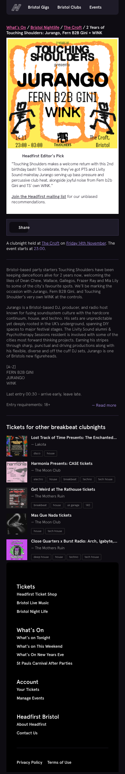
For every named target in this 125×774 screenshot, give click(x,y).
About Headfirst (31, 724)
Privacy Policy (29, 762)
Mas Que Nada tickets (51, 515)
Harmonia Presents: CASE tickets (62, 463)
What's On (16, 27)
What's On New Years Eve (40, 655)
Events (95, 7)
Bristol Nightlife (44, 27)
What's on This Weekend (40, 646)
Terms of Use (59, 762)
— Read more (104, 405)
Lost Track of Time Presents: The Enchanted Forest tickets (72, 440)
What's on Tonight (33, 638)
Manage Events (30, 698)
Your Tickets (28, 689)
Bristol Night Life (32, 611)
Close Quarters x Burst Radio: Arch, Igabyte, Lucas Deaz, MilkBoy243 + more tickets (72, 544)
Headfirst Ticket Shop (37, 594)
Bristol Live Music (33, 603)
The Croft (73, 27)
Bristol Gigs (38, 7)
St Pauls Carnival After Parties (44, 663)
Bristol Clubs (69, 7)
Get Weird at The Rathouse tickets (63, 489)
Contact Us (27, 733)
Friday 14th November (86, 243)
